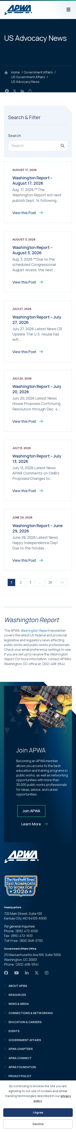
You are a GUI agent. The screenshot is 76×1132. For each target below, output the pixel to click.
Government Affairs (25, 1040)
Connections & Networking (31, 1013)
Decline (38, 1124)
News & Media (19, 1004)
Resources (17, 995)
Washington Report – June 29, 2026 (37, 528)
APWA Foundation (22, 1067)
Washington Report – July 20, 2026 (36, 389)
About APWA (18, 986)
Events (14, 1031)
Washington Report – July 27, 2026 (36, 319)
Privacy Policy (20, 1076)
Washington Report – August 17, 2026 (32, 180)
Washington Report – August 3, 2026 (32, 250)
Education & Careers (25, 1022)
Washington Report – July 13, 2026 (36, 458)
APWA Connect (20, 1058)
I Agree (38, 1112)
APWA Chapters (21, 1049)
